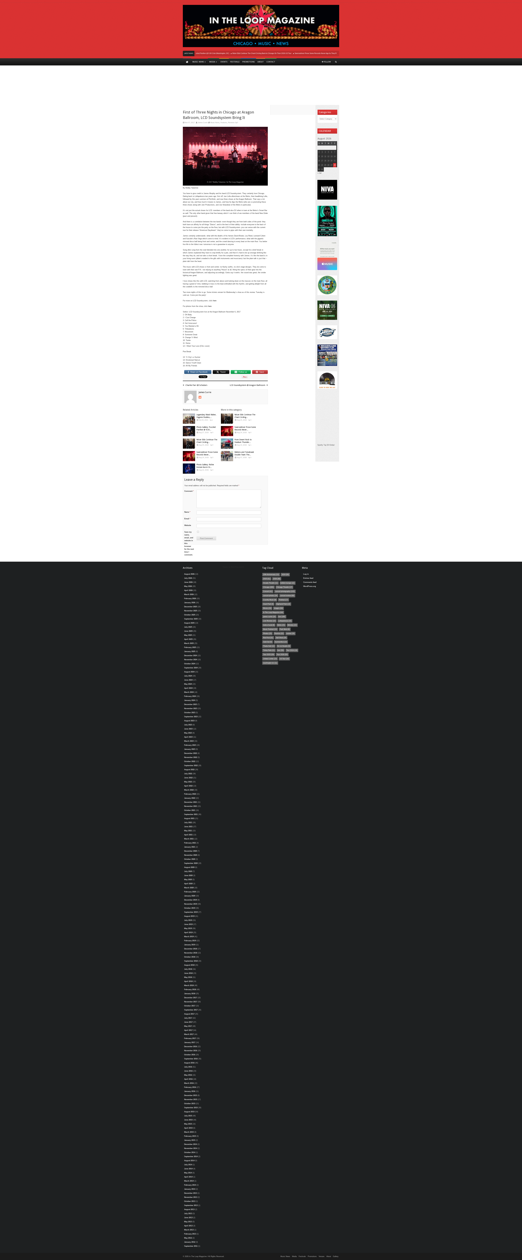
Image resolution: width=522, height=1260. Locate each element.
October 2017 (189, 1006)
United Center (270, 659)
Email (187, 519)
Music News (214, 123)
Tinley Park (269, 650)
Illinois (267, 608)
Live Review (269, 621)
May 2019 (188, 928)
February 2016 (190, 1087)
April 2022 (188, 786)
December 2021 (190, 802)
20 (332, 161)
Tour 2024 (291, 650)
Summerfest (281, 642)
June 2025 (188, 631)
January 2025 (189, 651)
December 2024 (190, 656)
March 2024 (189, 692)
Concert (267, 591)
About (328, 1256)
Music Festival (270, 629)
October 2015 (189, 1104)
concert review (287, 596)
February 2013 (190, 1234)
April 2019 (188, 932)
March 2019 (189, 937)
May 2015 (188, 1124)
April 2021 (188, 835)
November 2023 (190, 708)
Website (187, 525)
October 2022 (189, 761)
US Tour (284, 659)
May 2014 (188, 1173)
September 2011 (191, 1246)
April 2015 (188, 1128)
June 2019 (188, 924)
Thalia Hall (269, 646)
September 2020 (191, 863)
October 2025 (189, 615)
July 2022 (188, 774)
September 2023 (191, 717)
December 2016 (190, 1046)
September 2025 (191, 619)
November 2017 (190, 1002)
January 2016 (189, 1091)
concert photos (270, 596)
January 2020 (189, 896)
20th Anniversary (271, 574)
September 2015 (191, 1108)
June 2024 (188, 680)
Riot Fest (268, 638)
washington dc (270, 663)
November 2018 (190, 953)
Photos (267, 633)
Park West (285, 629)
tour (280, 650)
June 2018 (188, 973)
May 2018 (188, 977)
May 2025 (188, 635)
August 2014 (189, 1161)
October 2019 (189, 908)
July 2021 (188, 822)
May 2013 (188, 1222)
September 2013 (191, 1205)
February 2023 (190, 745)
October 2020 (189, 859)
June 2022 (188, 778)
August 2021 (189, 818)
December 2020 (190, 851)
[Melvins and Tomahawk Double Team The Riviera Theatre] (227, 456)
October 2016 (189, 1055)
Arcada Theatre (270, 583)
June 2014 (188, 1169)
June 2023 (188, 729)
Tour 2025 (268, 654)
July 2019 (188, 920)
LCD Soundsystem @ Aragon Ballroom (247, 385)
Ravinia (279, 633)
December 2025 (190, 607)
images (278, 608)
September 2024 (191, 668)
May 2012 (188, 1238)
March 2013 (189, 1230)
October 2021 (189, 810)
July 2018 (188, 969)
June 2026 (188, 582)
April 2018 (188, 981)
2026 (276, 579)
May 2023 (188, 733)
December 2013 (190, 1193)
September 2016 (191, 1059)
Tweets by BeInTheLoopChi (233, 567)
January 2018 (189, 994)
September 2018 (191, 961)
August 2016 (189, 1063)
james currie (269, 617)
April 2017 (188, 1030)
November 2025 (190, 611)
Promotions (312, 1256)
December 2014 (190, 1144)
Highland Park (283, 604)
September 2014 (191, 1156)
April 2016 (188, 1079)
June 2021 (188, 827)
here (214, 301)
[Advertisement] (261, 87)
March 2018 (189, 985)
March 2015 (189, 1132)
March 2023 (189, 741)
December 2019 (190, 900)
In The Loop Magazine (273, 612)
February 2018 (190, 989)
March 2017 (189, 1034)
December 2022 (190, 753)
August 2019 (189, 916)
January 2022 (189, 798)
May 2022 (188, 782)
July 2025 (188, 627)
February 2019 (190, 941)
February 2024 (190, 696)
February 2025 (190, 647)
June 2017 (188, 1022)
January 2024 (189, 700)
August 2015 (189, 1112)
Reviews (231, 123)
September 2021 (191, 814)
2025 (266, 579)
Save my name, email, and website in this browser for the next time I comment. (189, 543)
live (281, 617)
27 (332, 165)
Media (294, 1256)
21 (335, 161)
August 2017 (189, 1014)
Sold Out (267, 642)
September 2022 (191, 765)
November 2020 (190, 855)
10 (322, 156)
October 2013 (189, 1201)
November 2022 (190, 757)
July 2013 (188, 1213)
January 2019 (189, 945)
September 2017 (191, 1010)
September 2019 (191, 912)
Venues (321, 1256)
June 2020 (188, 875)
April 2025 (188, 639)
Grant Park (268, 604)
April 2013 (188, 1226)
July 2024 (188, 676)
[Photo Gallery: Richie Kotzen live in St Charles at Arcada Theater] (189, 468)
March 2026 (189, 594)
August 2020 (189, 867)
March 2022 (189, 790)
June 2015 (188, 1120)
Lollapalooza (284, 621)
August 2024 (189, 672)
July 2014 (188, 1165)
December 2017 (190, 998)
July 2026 (188, 578)
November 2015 (190, 1099)
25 (325, 165)
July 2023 (188, 725)
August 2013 (189, 1209)
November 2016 (190, 1051)
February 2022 (190, 794)
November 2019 (190, 904)
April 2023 (188, 737)
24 (322, 165)
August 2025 (189, 623)
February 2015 (190, 1136)
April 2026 (188, 590)
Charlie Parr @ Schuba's (196, 385)
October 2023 (189, 713)
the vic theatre (283, 646)
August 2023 (189, 721)
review (290, 633)
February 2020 (190, 892)
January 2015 (189, 1140)
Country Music (269, 600)
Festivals (302, 1256)
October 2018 (189, 957)
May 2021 (188, 831)
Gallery (335, 1256)
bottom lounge (288, 583)
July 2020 (188, 871)
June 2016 (188, 1071)
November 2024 (190, 660)
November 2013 (190, 1197)
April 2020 (188, 884)
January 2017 (189, 1042)
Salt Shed (281, 638)
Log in (306, 574)
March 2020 (189, 888)
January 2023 (189, 749)
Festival (283, 600)
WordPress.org (309, 586)
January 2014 (189, 1189)
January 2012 (189, 1242)
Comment (189, 491)
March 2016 (189, 1083)
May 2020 (188, 880)
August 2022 (189, 770)
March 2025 (189, 643)
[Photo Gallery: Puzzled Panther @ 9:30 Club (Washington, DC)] (189, 431)
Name (187, 512)
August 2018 (189, 965)
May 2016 (188, 1075)
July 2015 (188, 1116)
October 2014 (189, 1152)
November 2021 (190, 806)
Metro (281, 625)
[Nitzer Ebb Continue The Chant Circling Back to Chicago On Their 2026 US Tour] (189, 444)
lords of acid (269, 625)
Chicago (268, 587)
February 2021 (190, 843)
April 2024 (188, 688)
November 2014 (190, 1148)
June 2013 (188, 1218)
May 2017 (188, 1026)
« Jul (319, 173)
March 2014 (189, 1181)
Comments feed (309, 582)
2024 (285, 574)
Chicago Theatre (284, 587)
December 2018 (190, 949)
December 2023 (190, 704)
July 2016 (188, 1067)
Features (223, 123)
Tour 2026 (282, 654)
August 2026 (189, 574)
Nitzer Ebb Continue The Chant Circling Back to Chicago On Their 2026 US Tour (228, 53)
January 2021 (189, 847)
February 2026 (190, 598)
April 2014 (188, 1177)
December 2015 (190, 1095)
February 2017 (190, 1038)
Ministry (292, 625)
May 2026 (188, 586)
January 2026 (189, 603)
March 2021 (189, 839)
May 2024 (188, 684)
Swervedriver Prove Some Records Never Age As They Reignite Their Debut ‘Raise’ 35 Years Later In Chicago (302, 53)
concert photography (285, 591)
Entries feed (308, 578)
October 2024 (189, 664)
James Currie (203, 123)
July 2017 (188, 1018)
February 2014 (190, 1185)
